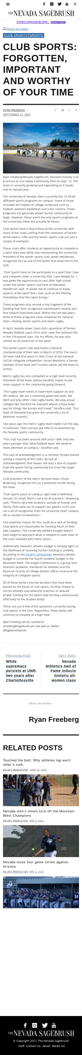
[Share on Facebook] (55, 110)
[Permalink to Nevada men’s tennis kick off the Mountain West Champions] (41, 841)
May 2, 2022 (36, 820)
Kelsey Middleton (15, 770)
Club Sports (15, 35)
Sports (36, 35)
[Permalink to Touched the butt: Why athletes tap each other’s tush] (41, 790)
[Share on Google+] (69, 110)
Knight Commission (39, 554)
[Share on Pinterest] (76, 110)
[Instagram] (52, 4)
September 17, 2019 (16, 114)
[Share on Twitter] (62, 110)
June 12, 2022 (38, 770)
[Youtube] (67, 4)
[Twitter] (59, 4)
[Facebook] (44, 4)
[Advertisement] (41, 963)
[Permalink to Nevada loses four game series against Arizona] (41, 892)
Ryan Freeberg (14, 110)
